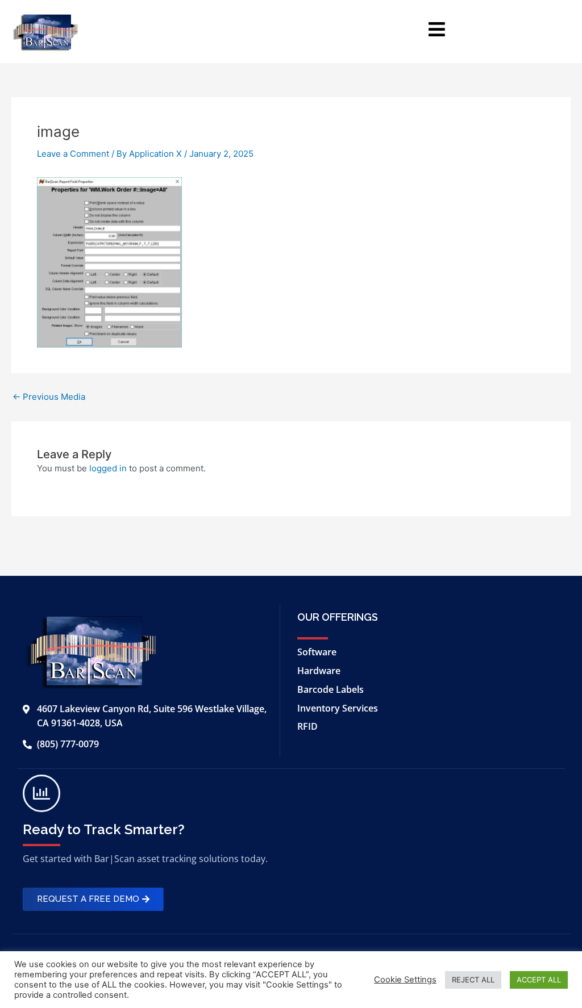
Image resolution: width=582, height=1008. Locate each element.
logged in (108, 468)
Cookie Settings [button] (405, 979)
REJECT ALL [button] (473, 979)
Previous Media (49, 396)
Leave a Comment (73, 153)
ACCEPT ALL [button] (539, 979)
